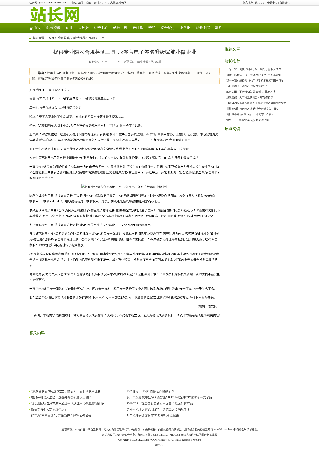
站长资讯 (53, 28)
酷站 (92, 38)
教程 (218, 28)
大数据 (83, 28)
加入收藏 (248, 2)
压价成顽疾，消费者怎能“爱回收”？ (247, 86)
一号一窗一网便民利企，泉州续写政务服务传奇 (253, 69)
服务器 (185, 28)
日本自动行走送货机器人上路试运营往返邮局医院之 (256, 103)
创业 (69, 28)
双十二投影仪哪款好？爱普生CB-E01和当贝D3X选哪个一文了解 (169, 397)
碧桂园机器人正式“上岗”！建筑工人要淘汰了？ (158, 409)
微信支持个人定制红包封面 (49, 409)
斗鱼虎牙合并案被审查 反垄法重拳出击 (153, 415)
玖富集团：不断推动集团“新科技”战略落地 (250, 91)
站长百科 (120, 28)
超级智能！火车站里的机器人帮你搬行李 (249, 97)
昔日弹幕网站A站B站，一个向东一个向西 (250, 114)
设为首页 (260, 2)
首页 (37, 28)
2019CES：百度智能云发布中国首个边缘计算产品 (160, 403)
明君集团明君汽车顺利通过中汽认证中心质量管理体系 (67, 403)
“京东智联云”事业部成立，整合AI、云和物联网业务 (66, 391)
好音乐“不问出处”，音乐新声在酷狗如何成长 (61, 415)
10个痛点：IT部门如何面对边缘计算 (151, 391)
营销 (151, 28)
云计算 (138, 28)
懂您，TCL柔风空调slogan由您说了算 (247, 120)
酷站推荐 (79, 38)
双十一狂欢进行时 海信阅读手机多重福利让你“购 (254, 80)
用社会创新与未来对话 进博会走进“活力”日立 (252, 108)
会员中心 (272, 2)
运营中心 (101, 28)
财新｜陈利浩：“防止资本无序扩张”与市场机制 (253, 74)
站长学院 (203, 28)
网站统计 (159, 445)
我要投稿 (284, 2)
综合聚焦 (168, 28)
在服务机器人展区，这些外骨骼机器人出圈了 (61, 397)
